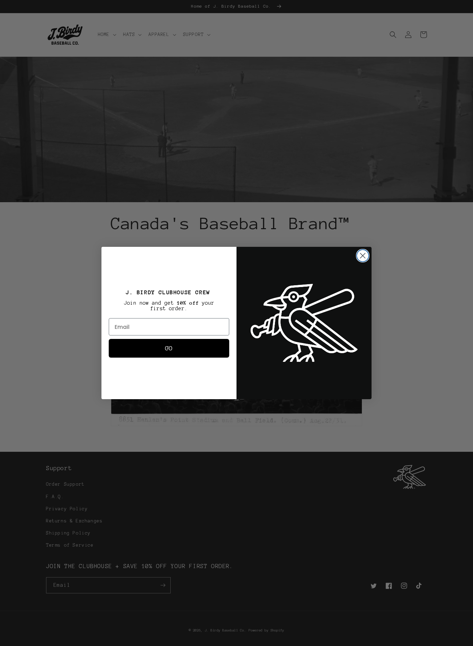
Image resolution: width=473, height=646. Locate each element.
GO (169, 348)
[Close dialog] (363, 256)
